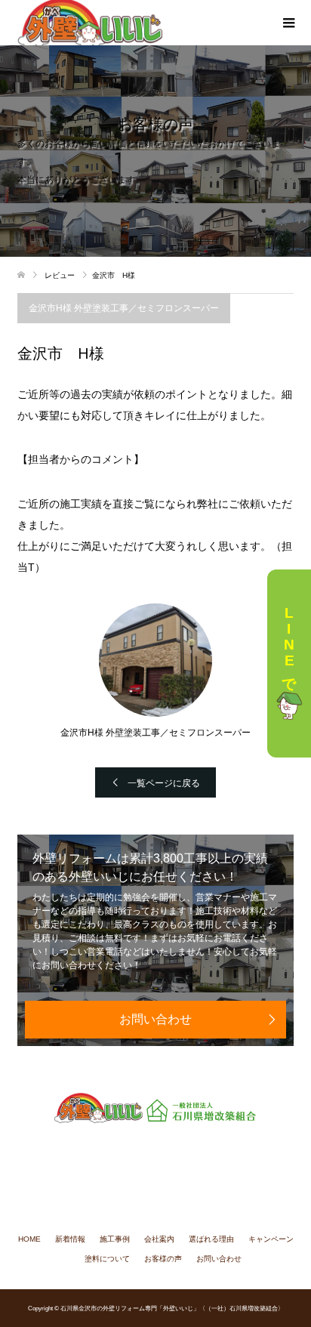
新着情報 (70, 1239)
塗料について (107, 1258)
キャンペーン (271, 1239)
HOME (29, 1239)
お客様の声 (163, 1258)
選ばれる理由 (211, 1239)
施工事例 (115, 1239)
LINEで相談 (289, 645)
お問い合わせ (155, 1019)
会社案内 (159, 1239)
